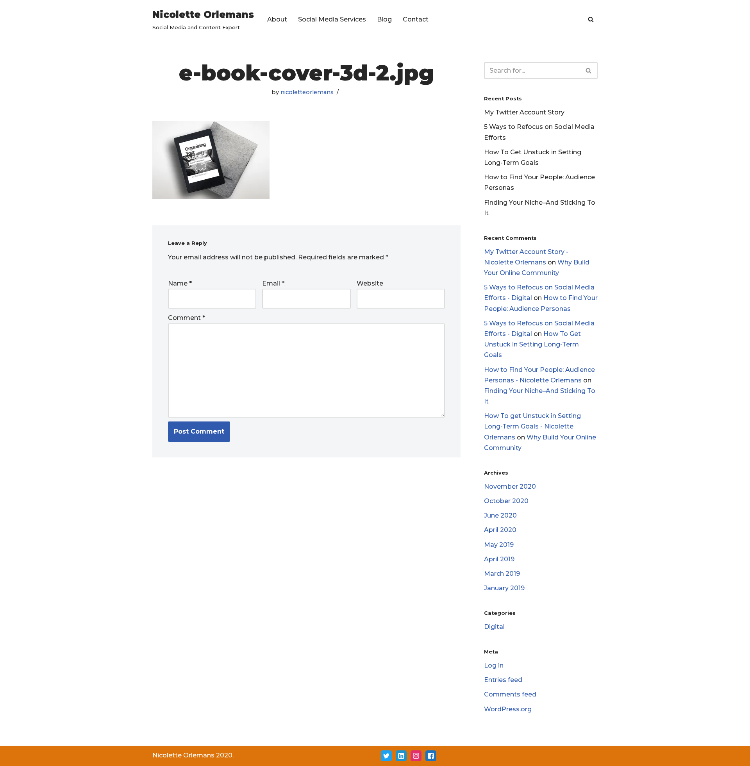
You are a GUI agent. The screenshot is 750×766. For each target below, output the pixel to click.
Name (180, 283)
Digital (494, 626)
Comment (186, 317)
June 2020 (500, 515)
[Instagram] (416, 755)
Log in (494, 665)
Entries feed (503, 680)
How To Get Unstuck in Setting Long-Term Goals (532, 344)
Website (370, 283)
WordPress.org (508, 709)
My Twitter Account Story (524, 112)
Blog (384, 19)
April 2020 (500, 530)
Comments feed (510, 694)
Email (273, 283)
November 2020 (510, 486)
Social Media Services (332, 19)
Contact (416, 19)
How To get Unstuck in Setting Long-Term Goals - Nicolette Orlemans (532, 426)
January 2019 (504, 588)
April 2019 (499, 559)
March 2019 (502, 573)
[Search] (591, 19)
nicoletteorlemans (307, 92)
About (277, 19)
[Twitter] (386, 755)
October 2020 (506, 501)
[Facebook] (430, 755)
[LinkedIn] (401, 755)
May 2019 (499, 544)
